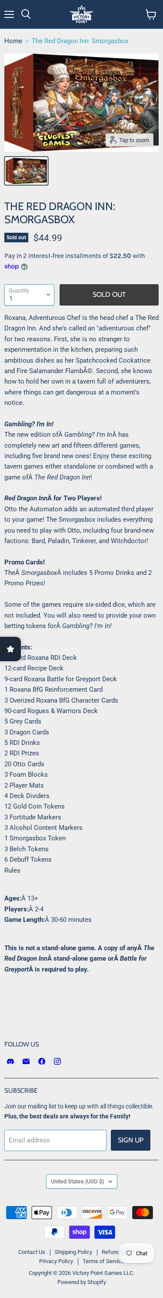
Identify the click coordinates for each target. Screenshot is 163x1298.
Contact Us (31, 1252)
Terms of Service (103, 1261)
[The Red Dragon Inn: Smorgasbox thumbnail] (26, 171)
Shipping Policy (73, 1252)
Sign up (130, 1140)
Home (13, 41)
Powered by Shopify (81, 1282)
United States (77, 1181)
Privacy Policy (56, 1261)
